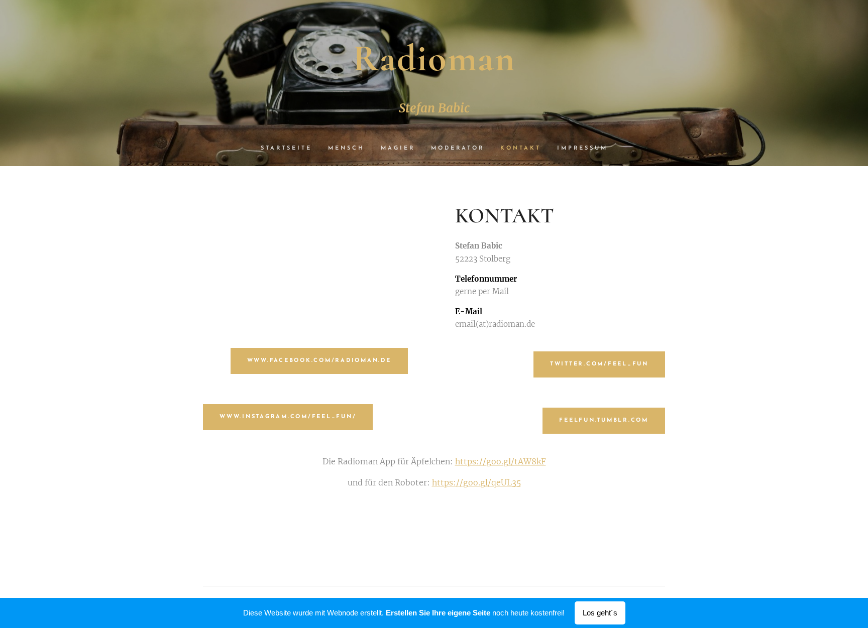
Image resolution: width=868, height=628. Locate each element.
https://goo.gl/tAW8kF (500, 461)
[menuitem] (290, 148)
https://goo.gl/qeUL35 (476, 482)
